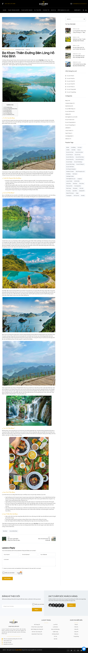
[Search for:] (75, 19)
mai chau (75, 183)
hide (12, 104)
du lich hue (77, 154)
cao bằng (73, 147)
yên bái (82, 195)
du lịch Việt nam (70, 166)
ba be (67, 147)
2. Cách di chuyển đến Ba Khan (10, 108)
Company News (68, 103)
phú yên (81, 188)
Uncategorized (68, 136)
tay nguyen (68, 195)
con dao (79, 147)
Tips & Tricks (68, 133)
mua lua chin (69, 185)
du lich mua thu (69, 159)
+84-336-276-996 (10, 3)
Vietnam (67, 138)
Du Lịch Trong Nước (69, 122)
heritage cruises (70, 176)
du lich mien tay (70, 157)
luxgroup (80, 178)
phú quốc (75, 188)
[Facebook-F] (68, 650)
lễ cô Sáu (68, 183)
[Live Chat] (84, 649)
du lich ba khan (13, 531)
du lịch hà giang (78, 161)
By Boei (84, 652)
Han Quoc (75, 173)
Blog (3, 49)
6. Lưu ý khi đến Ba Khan (8, 114)
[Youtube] (81, 650)
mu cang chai (77, 185)
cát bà (67, 149)
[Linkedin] (78, 650)
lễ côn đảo (76, 181)
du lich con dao (79, 152)
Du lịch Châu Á (68, 119)
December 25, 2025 (19, 49)
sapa (77, 193)
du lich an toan (69, 152)
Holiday (67, 114)
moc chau (81, 183)
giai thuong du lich (80, 171)
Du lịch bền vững (69, 108)
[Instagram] (74, 650)
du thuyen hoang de (71, 169)
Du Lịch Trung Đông (69, 125)
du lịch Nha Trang (70, 164)
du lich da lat (69, 154)
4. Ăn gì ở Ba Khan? (7, 111)
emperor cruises (70, 171)
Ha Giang (68, 173)
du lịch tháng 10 (80, 164)
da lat (79, 149)
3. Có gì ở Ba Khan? (7, 110)
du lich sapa (69, 161)
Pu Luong (68, 190)
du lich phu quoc (80, 159)
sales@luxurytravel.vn (80, 3)
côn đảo (73, 149)
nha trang (68, 188)
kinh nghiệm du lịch (70, 178)
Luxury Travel (68, 130)
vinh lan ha (76, 195)
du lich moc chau (80, 157)
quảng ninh (81, 190)
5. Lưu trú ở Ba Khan (7, 113)
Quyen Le (28, 49)
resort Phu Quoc (70, 193)
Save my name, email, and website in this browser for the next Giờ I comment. (22, 568)
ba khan (5, 531)
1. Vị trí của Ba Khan (7, 107)
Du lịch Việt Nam (69, 111)
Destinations (68, 106)
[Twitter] (71, 650)
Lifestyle (67, 127)
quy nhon (75, 190)
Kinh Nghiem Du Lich (9, 49)
